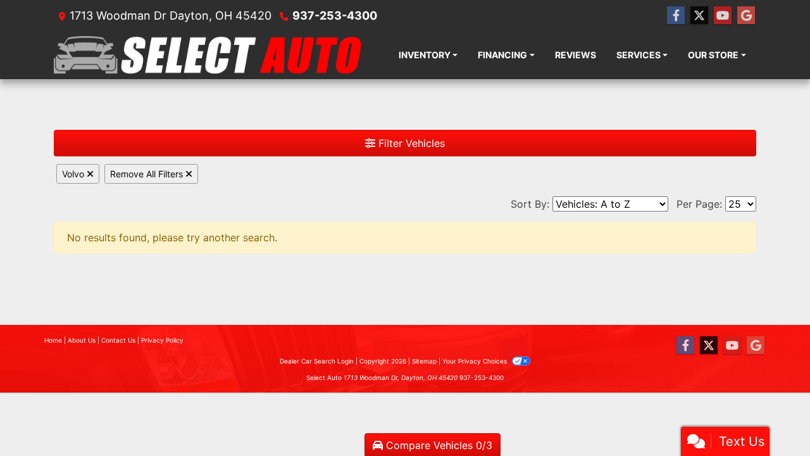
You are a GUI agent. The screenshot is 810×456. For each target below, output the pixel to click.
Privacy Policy (162, 340)
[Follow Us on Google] (746, 15)
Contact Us (118, 340)
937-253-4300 (334, 15)
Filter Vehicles (410, 143)
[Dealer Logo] (207, 55)
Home (53, 340)
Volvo (74, 173)
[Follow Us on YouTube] (723, 15)
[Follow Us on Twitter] (699, 15)
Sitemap (424, 361)
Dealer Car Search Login (317, 361)
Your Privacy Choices (475, 361)
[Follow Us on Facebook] (676, 15)
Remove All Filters (147, 173)
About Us (82, 340)
